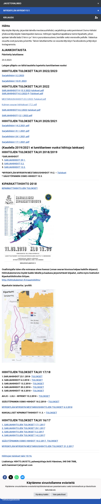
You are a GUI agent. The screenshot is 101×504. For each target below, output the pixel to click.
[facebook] (5, 477)
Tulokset (61, 172)
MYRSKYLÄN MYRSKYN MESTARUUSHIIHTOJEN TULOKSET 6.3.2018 (37, 407)
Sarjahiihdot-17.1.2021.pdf (15, 142)
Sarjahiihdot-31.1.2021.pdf (15, 131)
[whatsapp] (16, 477)
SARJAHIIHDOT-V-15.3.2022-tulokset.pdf (23, 90)
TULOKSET (36, 376)
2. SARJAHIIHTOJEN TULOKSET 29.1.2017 (23, 428)
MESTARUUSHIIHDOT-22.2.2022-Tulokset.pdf (24, 99)
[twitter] (10, 477)
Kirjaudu (8, 17)
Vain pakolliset (59, 494)
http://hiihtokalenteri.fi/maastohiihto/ (21, 280)
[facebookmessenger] (22, 477)
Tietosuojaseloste (11, 499)
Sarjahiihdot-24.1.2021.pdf (15, 136)
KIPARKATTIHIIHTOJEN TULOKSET (19, 188)
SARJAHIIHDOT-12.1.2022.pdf (17, 115)
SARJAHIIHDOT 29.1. (14, 160)
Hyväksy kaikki (42, 494)
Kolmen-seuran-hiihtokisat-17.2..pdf (19, 104)
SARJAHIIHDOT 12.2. (14, 167)
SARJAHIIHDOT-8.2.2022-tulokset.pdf (21, 110)
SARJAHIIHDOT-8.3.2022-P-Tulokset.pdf (22, 93)
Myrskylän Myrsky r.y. (51, 10)
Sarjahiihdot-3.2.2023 (13, 75)
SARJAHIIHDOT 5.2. (14, 163)
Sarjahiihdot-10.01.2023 (14, 81)
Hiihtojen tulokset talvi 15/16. (17, 456)
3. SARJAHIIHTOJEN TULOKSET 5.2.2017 (23, 432)
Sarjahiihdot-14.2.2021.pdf (15, 125)
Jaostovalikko (51, 3)
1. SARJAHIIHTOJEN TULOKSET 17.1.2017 (23, 424)
